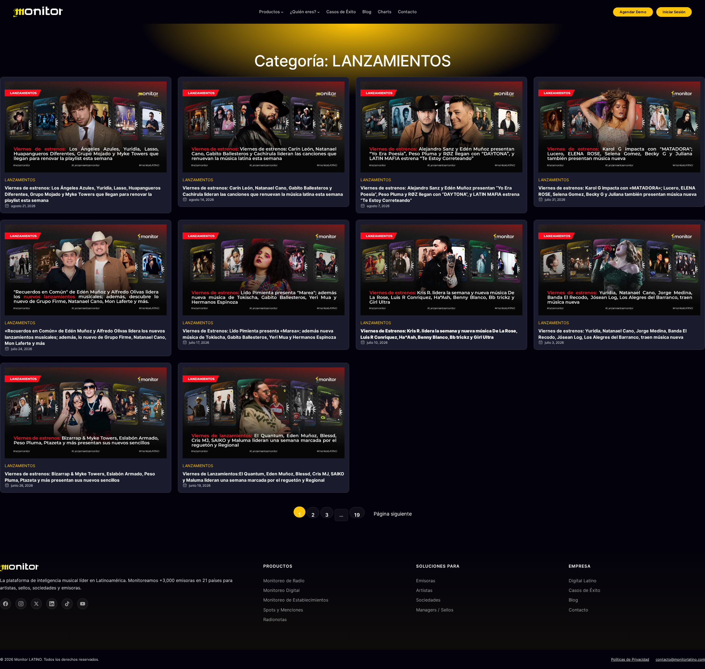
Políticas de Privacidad (630, 659)
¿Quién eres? (303, 11)
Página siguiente (393, 514)
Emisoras (425, 580)
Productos (269, 11)
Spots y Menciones (283, 610)
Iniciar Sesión (674, 12)
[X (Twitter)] (36, 603)
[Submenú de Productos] (282, 12)
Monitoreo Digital (281, 590)
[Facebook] (5, 603)
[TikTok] (67, 603)
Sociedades (428, 600)
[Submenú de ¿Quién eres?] (318, 12)
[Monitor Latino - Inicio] (38, 12)
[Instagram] (20, 603)
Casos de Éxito (584, 590)
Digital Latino (582, 580)
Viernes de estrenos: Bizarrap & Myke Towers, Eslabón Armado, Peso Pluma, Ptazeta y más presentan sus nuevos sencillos (80, 477)
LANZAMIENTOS (20, 179)
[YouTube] (82, 603)
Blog (573, 600)
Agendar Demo (633, 12)
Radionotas (275, 619)
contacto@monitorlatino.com (680, 659)
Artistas (424, 590)
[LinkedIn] (51, 603)
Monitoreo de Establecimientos (295, 600)
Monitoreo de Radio (284, 580)
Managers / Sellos (434, 610)
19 (357, 515)
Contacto (578, 610)
